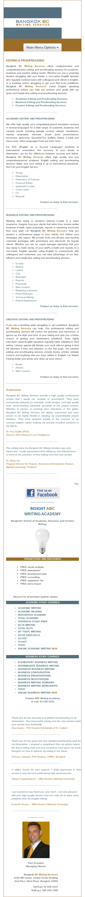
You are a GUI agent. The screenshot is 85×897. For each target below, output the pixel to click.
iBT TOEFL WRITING (29, 631)
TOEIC (21, 645)
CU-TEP (22, 638)
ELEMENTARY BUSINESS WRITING (38, 662)
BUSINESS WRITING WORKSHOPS (38, 685)
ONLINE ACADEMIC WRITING (34, 648)
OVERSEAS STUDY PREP (32, 621)
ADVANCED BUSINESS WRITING (36, 669)
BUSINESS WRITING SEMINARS (36, 682)
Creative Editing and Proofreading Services (41, 105)
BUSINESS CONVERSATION (34, 672)
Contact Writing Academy (42, 698)
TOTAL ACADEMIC (28, 618)
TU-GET (22, 641)
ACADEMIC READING (30, 611)
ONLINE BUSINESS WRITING (34, 692)
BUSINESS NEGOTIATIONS (33, 679)
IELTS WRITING (26, 625)
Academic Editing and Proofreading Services (42, 99)
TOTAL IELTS (25, 628)
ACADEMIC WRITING (29, 608)
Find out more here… (51, 141)
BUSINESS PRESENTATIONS (34, 675)
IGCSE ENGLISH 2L (29, 635)
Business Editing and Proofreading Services (41, 102)
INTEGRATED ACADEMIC (32, 615)
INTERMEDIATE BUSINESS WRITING (38, 665)
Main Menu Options (41, 47)
